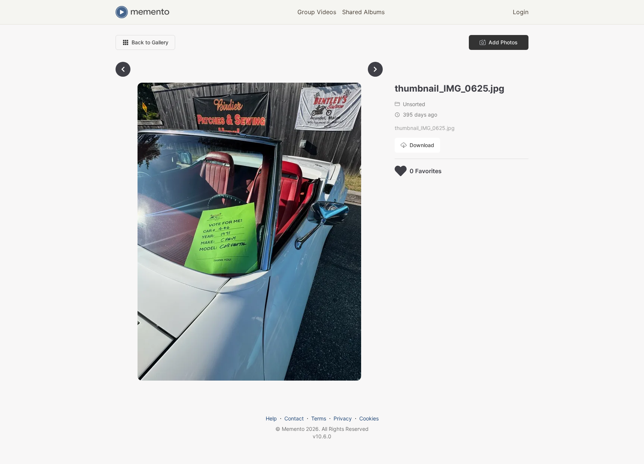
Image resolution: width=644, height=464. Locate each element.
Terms (318, 418)
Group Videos (316, 12)
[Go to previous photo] (123, 69)
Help (271, 418)
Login (520, 12)
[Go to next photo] (375, 69)
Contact (294, 418)
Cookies (369, 418)
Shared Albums (363, 12)
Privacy (343, 418)
